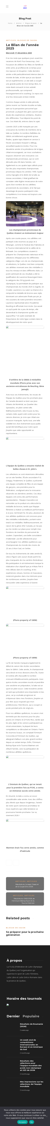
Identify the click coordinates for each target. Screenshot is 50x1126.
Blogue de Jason (31, 23)
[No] (46, 1116)
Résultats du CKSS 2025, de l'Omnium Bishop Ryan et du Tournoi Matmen (23, 901)
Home (10, 23)
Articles (18, 23)
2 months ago (25, 1053)
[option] (25, 930)
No (31, 1122)
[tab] (13, 1016)
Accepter (22, 1122)
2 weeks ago (24, 1030)
